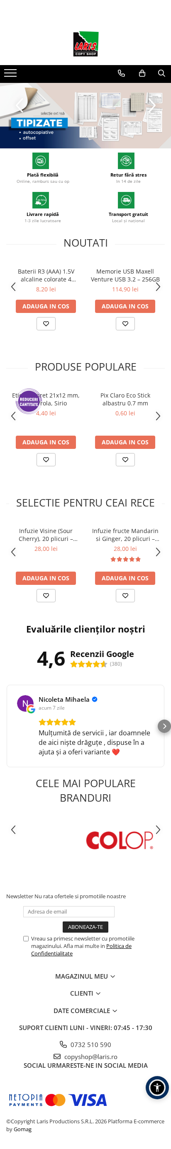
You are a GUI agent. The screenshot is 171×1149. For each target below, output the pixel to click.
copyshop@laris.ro (90, 1056)
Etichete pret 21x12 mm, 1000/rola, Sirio (46, 399)
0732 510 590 (90, 1044)
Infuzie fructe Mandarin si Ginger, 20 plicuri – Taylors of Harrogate (125, 535)
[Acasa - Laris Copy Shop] (85, 44)
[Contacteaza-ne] (121, 73)
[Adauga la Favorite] (46, 323)
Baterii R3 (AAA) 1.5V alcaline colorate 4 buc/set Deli (46, 275)
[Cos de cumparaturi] (142, 73)
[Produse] (11, 75)
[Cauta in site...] (161, 73)
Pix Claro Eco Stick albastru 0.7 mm (125, 399)
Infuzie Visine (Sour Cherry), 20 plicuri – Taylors (46, 535)
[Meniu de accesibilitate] (157, 1087)
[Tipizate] (85, 115)
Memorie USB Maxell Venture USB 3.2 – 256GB (125, 275)
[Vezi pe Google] (25, 703)
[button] (6, 726)
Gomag (22, 1129)
